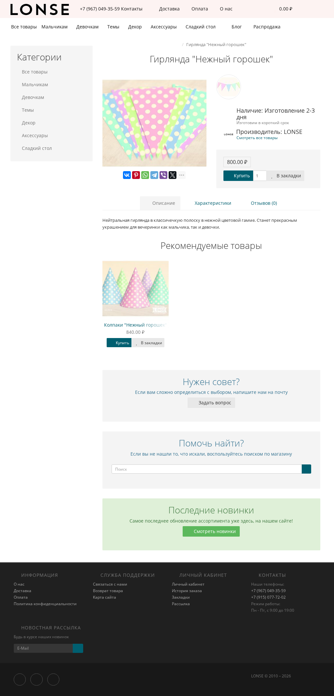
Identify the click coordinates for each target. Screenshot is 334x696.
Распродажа (266, 27)
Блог (236, 27)
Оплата (199, 9)
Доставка (169, 9)
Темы (114, 27)
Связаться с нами (110, 584)
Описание (163, 203)
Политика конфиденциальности (45, 604)
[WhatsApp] (145, 175)
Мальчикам (55, 27)
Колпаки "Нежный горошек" (135, 325)
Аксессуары (164, 27)
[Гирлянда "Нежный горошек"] (154, 123)
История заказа (187, 590)
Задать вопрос (214, 402)
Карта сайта (104, 597)
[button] (281, 9)
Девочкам (88, 27)
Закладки (181, 597)
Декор (135, 27)
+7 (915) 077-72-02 (268, 597)
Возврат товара (108, 590)
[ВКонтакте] (127, 175)
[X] (172, 175)
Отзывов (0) (263, 203)
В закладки (288, 175)
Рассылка (181, 604)
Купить (241, 175)
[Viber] (163, 175)
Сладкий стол (201, 27)
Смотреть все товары (257, 137)
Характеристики (212, 203)
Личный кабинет (188, 584)
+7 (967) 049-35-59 (268, 590)
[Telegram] (154, 175)
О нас (226, 9)
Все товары (24, 27)
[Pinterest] (136, 175)
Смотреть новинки (214, 531)
